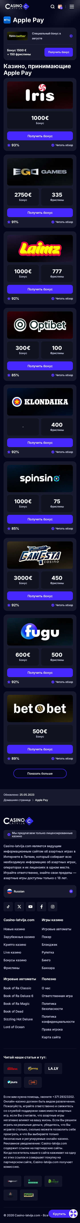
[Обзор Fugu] (40, 631)
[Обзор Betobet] (40, 708)
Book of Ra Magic (17, 1003)
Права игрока (52, 1029)
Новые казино (14, 929)
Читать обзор (64, 145)
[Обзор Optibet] (40, 325)
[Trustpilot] (33, 1181)
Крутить (59, 1214)
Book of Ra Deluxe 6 (18, 996)
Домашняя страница (17, 800)
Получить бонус (58, 52)
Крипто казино (15, 944)
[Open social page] (8, 906)
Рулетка (48, 952)
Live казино (12, 952)
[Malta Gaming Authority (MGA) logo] (12, 1181)
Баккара (48, 968)
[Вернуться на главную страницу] (17, 6)
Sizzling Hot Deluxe (18, 1019)
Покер (46, 937)
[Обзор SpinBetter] (17, 36)
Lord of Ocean (14, 1027)
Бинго (46, 960)
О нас (46, 988)
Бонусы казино (15, 960)
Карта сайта (51, 1037)
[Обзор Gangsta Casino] (40, 555)
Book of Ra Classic (17, 988)
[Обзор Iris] (40, 95)
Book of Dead (13, 1011)
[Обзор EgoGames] (40, 171)
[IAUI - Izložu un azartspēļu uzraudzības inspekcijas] (10, 1195)
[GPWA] (29, 1195)
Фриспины (12, 968)
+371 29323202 (63, 1096)
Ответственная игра (57, 996)
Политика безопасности (52, 1006)
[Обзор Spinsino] (40, 478)
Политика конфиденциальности (58, 1019)
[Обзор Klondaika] (40, 401)
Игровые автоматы (56, 929)
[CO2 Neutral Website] (53, 1181)
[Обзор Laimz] (40, 248)
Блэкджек (49, 944)
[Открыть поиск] (53, 7)
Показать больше (40, 773)
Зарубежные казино (19, 937)
